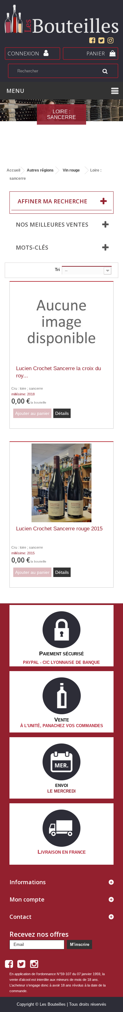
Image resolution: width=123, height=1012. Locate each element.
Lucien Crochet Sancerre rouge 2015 (59, 529)
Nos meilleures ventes (52, 224)
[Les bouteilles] (61, 19)
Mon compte (26, 899)
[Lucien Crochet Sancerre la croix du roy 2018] (61, 322)
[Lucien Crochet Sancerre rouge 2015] (61, 483)
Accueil (13, 170)
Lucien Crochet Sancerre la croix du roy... (58, 372)
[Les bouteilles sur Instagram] (110, 41)
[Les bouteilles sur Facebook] (92, 41)
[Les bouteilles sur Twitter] (101, 41)
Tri (57, 269)
